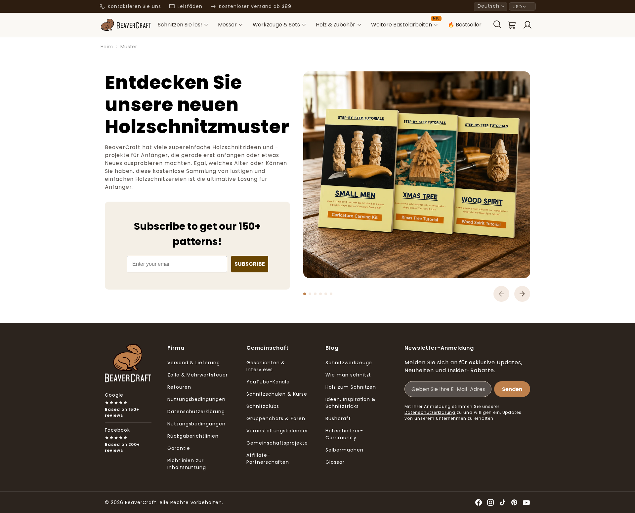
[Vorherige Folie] (501, 294)
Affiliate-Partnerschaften (267, 458)
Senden (512, 389)
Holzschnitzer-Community (344, 434)
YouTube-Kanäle (268, 381)
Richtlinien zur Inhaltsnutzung (186, 464)
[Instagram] (490, 502)
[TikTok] (502, 502)
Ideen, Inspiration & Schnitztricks (350, 403)
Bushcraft (338, 418)
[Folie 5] (325, 294)
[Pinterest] (514, 502)
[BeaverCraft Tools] (126, 25)
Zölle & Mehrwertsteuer (197, 375)
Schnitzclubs (262, 406)
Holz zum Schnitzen (350, 387)
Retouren (179, 387)
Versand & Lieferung (193, 362)
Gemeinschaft (267, 348)
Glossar (335, 462)
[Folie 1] (304, 294)
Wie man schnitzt (348, 375)
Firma (176, 348)
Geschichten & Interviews (265, 366)
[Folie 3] (315, 294)
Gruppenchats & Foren (275, 418)
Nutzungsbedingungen (196, 399)
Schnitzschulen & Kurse (276, 394)
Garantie (178, 448)
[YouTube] (526, 502)
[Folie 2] (310, 294)
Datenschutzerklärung (196, 411)
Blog (332, 348)
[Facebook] (479, 502)
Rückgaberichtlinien (193, 436)
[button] (490, 6)
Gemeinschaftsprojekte (277, 443)
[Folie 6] (331, 294)
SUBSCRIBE (249, 264)
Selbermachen (344, 450)
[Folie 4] (320, 294)
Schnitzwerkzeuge (348, 362)
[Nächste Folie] (522, 294)
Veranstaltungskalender (277, 430)
